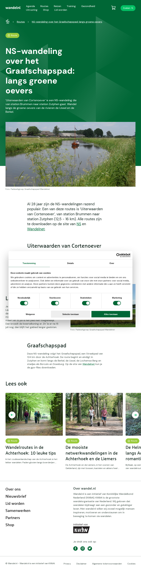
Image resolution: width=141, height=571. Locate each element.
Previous (12, 415)
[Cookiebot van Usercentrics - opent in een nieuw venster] (118, 255)
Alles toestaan (111, 314)
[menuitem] (13, 7)
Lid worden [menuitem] (60, 10)
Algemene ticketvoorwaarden (107, 563)
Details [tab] (70, 263)
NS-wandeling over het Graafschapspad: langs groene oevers (67, 21)
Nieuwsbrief (16, 496)
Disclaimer (81, 563)
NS (79, 224)
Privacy (67, 563)
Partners (13, 518)
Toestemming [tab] (29, 263)
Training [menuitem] (71, 6)
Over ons (13, 489)
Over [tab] (111, 263)
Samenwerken (18, 511)
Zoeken (126, 8)
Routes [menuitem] (44, 6)
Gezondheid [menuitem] (88, 6)
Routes (21, 21)
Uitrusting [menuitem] (31, 10)
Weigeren (30, 314)
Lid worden (15, 504)
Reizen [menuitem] (57, 6)
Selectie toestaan (70, 314)
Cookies (131, 563)
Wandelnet (36, 229)
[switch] (55, 303)
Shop (10, 525)
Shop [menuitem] (46, 10)
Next (135, 415)
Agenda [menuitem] (30, 6)
